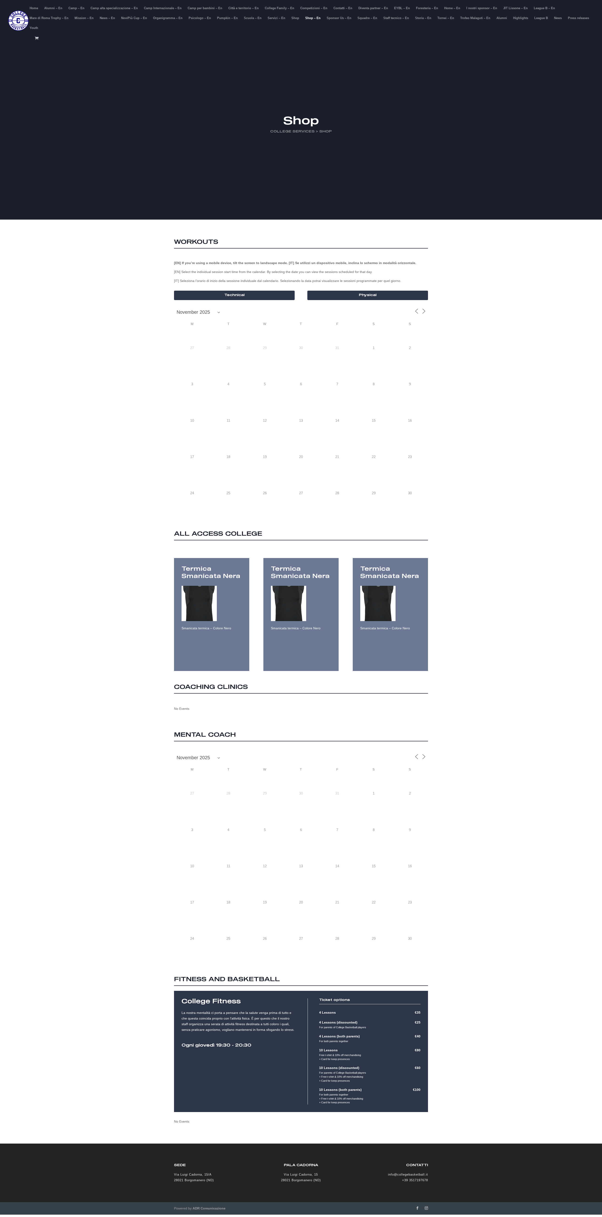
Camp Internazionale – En (163, 8)
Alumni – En (53, 8)
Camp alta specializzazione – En (114, 8)
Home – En (452, 8)
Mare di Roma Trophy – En (49, 18)
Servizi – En (276, 18)
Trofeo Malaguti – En (475, 18)
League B (541, 18)
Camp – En (76, 8)
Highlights (520, 18)
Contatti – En (342, 8)
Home (34, 8)
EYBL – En (402, 8)
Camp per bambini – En (205, 8)
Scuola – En (252, 18)
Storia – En (423, 18)
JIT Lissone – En (515, 8)
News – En (107, 18)
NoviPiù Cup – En (134, 18)
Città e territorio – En (243, 8)
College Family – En (279, 8)
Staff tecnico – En (396, 18)
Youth (34, 28)
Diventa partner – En (373, 8)
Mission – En (84, 18)
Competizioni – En (313, 8)
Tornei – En (445, 18)
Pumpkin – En (227, 18)
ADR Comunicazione (209, 1208)
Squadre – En (367, 18)
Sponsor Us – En (339, 18)
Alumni (501, 18)
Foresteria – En (427, 8)
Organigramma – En (167, 18)
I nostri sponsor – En (481, 8)
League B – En (544, 8)
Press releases (578, 18)
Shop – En (313, 18)
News (558, 18)
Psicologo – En (200, 18)
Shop (295, 18)
